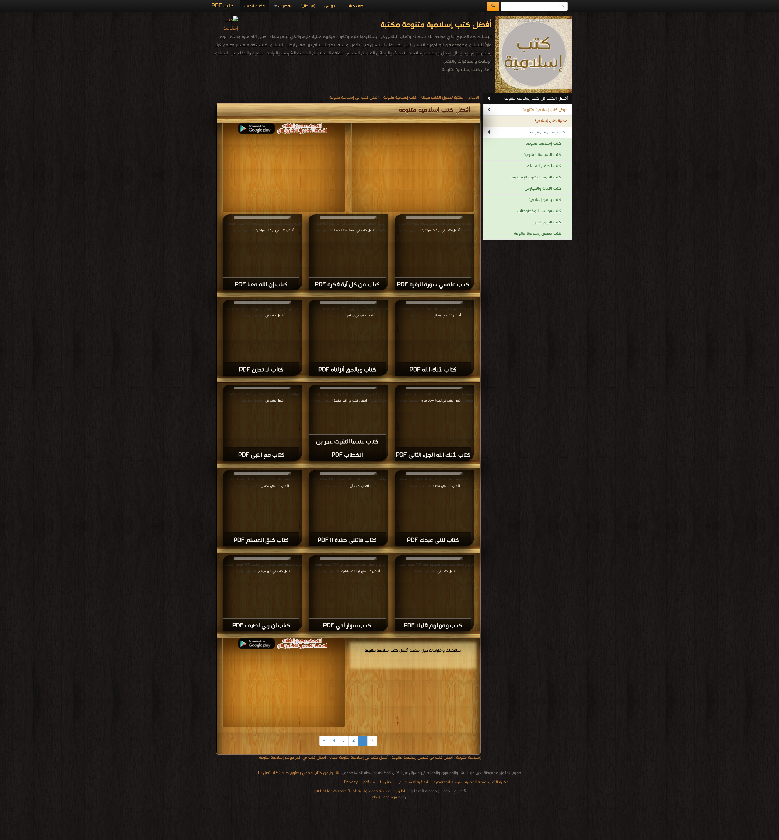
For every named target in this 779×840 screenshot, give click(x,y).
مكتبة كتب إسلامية (551, 121)
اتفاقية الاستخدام (413, 782)
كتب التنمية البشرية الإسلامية (536, 177)
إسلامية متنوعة (468, 757)
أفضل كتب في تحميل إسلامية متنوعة (422, 757)
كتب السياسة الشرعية (542, 155)
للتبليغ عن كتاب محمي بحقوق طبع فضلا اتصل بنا (298, 772)
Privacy (351, 782)
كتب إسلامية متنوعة (547, 132)
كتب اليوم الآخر (547, 222)
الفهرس (330, 5)
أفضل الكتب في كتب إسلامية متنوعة (536, 98)
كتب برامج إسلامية (544, 200)
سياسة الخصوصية (448, 782)
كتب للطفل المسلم (544, 166)
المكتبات (284, 5)
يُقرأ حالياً (308, 5)
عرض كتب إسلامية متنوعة (545, 110)
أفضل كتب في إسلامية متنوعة (354, 97)
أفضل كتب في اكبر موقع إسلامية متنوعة (292, 757)
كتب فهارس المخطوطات (539, 211)
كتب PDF (222, 6)
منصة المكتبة (475, 782)
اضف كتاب (355, 5)
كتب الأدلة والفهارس (543, 188)
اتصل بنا (386, 782)
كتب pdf (370, 782)
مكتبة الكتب (254, 5)
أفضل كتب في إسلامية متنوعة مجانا (358, 757)
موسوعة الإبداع (384, 797)
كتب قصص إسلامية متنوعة (537, 233)
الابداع (473, 97)
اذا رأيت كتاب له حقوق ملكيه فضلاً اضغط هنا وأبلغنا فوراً (359, 791)
